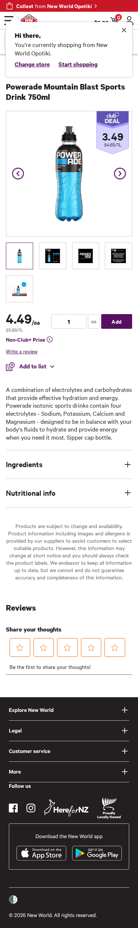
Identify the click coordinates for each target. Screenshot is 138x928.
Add (117, 321)
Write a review (22, 351)
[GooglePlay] (97, 853)
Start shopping (78, 64)
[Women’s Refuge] (13, 899)
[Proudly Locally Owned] (109, 808)
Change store (32, 64)
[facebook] (13, 808)
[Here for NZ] (66, 808)
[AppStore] (41, 853)
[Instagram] (30, 808)
